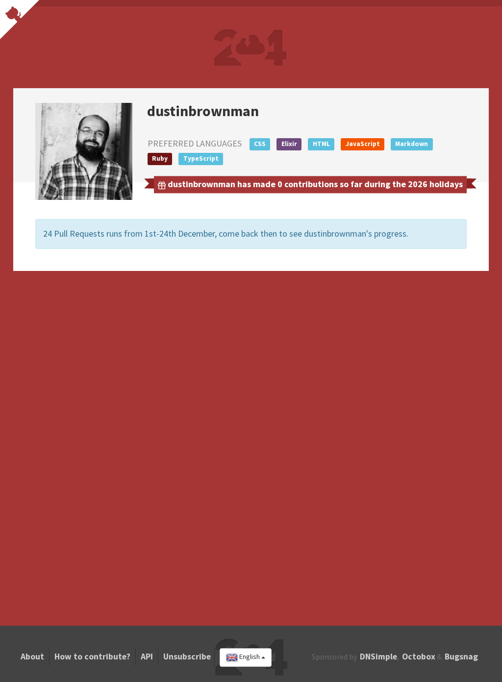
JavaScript (363, 144)
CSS (260, 144)
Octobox (418, 656)
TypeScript (201, 158)
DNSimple (378, 656)
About (32, 656)
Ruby (160, 158)
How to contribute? (92, 656)
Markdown (411, 144)
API (147, 656)
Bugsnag (461, 656)
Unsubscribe (187, 656)
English (249, 657)
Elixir (289, 144)
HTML (321, 144)
